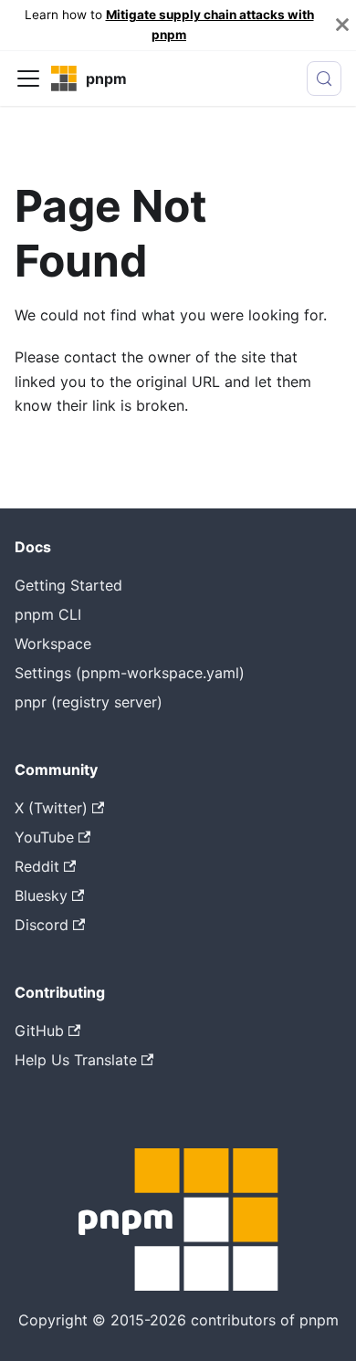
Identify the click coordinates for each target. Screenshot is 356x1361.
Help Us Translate (76, 1060)
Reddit (37, 866)
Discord (41, 925)
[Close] (342, 25)
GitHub (39, 1030)
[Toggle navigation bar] (28, 78)
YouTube (44, 837)
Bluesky (41, 895)
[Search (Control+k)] (324, 78)
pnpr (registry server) (88, 702)
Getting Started (68, 585)
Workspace (53, 643)
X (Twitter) (51, 808)
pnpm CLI (48, 614)
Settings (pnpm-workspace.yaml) (130, 673)
